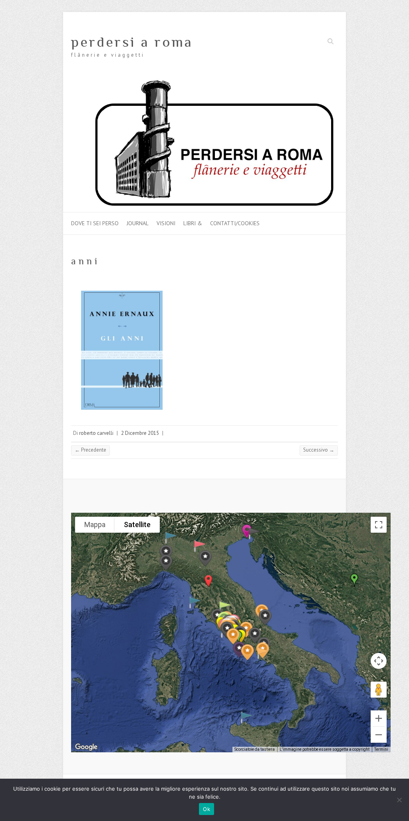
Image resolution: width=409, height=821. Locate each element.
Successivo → (318, 449)
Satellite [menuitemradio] (137, 524)
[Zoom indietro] (379, 735)
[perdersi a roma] (204, 82)
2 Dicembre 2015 (140, 433)
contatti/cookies (235, 223)
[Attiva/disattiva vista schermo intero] (379, 525)
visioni (166, 223)
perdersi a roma (132, 42)
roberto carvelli (96, 433)
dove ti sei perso (95, 223)
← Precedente (90, 449)
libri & (192, 223)
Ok (206, 809)
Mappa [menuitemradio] (94, 524)
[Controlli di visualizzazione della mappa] (379, 661)
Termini (381, 749)
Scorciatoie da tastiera (254, 749)
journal (138, 223)
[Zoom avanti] (379, 718)
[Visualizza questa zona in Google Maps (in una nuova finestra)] (86, 747)
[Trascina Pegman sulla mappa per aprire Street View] (379, 690)
